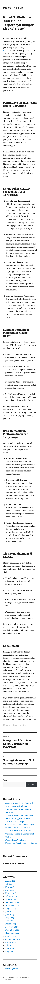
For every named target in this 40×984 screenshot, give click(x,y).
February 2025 (11, 927)
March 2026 (10, 893)
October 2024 (11, 936)
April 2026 (10, 890)
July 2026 (9, 884)
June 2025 (9, 915)
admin (8, 725)
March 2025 (10, 924)
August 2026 (11, 881)
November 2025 (12, 905)
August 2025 (10, 908)
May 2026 (9, 887)
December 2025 (12, 902)
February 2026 (11, 896)
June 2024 (9, 948)
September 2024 (12, 939)
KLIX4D (6, 50)
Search (6, 780)
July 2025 (9, 911)
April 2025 (9, 921)
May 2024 (9, 951)
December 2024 (12, 930)
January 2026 (11, 899)
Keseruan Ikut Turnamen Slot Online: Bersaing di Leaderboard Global (19, 834)
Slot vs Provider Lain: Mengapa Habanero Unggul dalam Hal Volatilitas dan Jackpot (19, 818)
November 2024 (12, 933)
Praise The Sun (13, 7)
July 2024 (9, 945)
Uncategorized (11, 969)
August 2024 (10, 942)
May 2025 (9, 918)
